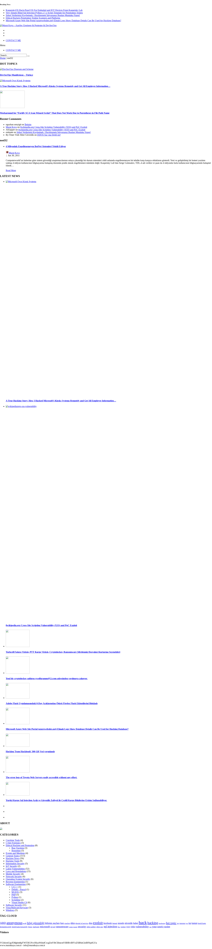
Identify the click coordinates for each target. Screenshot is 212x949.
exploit (98, 923)
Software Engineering (16, 884)
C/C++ (15, 887)
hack (143, 922)
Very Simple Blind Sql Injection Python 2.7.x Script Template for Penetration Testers (44, 13)
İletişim (28, 124)
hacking (152, 923)
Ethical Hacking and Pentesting (20, 845)
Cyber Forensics (13, 843)
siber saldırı (91, 927)
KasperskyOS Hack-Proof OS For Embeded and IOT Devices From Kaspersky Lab (44, 10)
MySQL (15, 892)
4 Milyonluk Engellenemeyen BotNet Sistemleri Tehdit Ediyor (36, 146)
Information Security (15, 863)
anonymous (14, 923)
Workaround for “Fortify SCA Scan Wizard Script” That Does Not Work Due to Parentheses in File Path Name (54, 113)
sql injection (110, 926)
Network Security (14, 876)
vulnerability (142, 926)
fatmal (114, 923)
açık (24, 923)
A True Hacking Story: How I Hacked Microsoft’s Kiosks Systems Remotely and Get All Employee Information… (55, 86)
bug (62, 923)
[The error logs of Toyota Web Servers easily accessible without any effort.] (18, 772)
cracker (67, 923)
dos (90, 923)
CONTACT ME (13, 40)
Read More (11, 170)
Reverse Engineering (15, 881)
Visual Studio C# (19, 902)
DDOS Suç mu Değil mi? (49, 135)
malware (36, 927)
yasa (154, 926)
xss (150, 927)
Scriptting (16, 900)
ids (178, 923)
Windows (10, 910)
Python (15, 897)
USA (128, 927)
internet (182, 923)
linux (30, 927)
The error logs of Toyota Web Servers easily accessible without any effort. (41, 777)
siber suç (99, 927)
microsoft (45, 926)
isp (189, 923)
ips (187, 923)
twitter (123, 927)
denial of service (81, 923)
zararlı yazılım (163, 926)
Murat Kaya (11, 127)
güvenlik (129, 923)
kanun (194, 923)
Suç (119, 927)
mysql (52, 927)
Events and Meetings (15, 853)
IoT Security (11, 866)
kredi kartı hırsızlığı (20, 927)
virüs (133, 926)
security (82, 926)
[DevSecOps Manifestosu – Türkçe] (16, 69)
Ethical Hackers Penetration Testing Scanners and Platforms (33, 18)
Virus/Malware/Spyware (17, 907)
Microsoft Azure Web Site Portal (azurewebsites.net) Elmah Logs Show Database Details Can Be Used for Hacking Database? (63, 20)
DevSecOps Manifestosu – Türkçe (16, 75)
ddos (73, 923)
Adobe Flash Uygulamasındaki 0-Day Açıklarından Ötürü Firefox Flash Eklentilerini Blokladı (51, 703)
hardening (162, 923)
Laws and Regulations (16, 871)
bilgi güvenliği (35, 923)
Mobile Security (13, 874)
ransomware (62, 926)
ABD (3, 923)
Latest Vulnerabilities (15, 868)
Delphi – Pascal (19, 889)
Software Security (14, 905)
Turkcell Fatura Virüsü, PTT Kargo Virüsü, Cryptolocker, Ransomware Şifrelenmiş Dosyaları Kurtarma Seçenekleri (63, 652)
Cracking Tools (13, 840)
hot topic (171, 923)
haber (135, 923)
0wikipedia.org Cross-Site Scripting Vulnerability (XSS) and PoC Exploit (53, 127)
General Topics (13, 856)
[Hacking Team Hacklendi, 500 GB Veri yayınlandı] (18, 746)
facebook (107, 923)
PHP (14, 894)
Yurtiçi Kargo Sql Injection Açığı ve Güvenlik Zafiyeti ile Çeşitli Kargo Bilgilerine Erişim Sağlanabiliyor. (56, 800)
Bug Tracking (18, 848)
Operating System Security (18, 879)
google (121, 923)
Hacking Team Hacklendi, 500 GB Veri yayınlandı (30, 751)
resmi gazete (73, 927)
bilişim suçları (52, 923)
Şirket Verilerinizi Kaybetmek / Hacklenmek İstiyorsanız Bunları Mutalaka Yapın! (43, 15)
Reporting (16, 850)
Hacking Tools (12, 861)
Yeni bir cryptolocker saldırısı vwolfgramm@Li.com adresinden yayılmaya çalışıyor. (47, 678)
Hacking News (12, 858)
